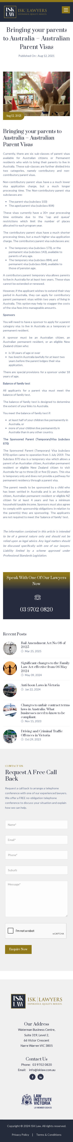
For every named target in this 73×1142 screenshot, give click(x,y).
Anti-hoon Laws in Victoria (40, 685)
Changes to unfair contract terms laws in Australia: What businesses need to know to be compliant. (45, 711)
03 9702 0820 (36, 609)
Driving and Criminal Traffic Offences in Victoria (42, 733)
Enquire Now (18, 949)
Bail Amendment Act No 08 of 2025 (43, 645)
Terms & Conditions (48, 1134)
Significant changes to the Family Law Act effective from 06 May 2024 (45, 667)
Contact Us (36, 1059)
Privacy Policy (20, 1134)
